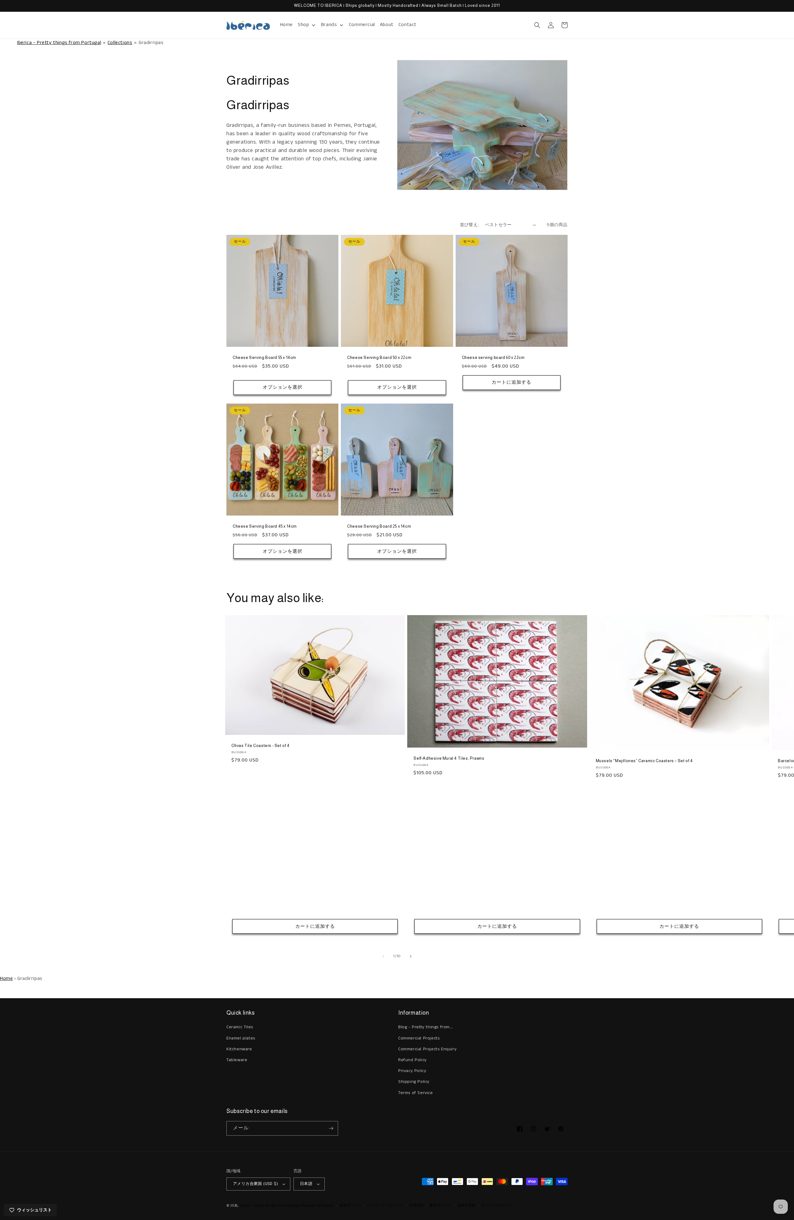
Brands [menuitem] (329, 24)
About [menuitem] (387, 24)
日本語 (306, 1184)
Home (6, 978)
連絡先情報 (466, 1205)
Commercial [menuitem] (362, 24)
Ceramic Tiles (239, 1027)
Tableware (236, 1060)
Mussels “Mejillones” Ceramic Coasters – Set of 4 (644, 760)
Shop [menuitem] (303, 24)
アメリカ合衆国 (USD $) (255, 1184)
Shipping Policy (414, 1082)
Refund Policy (412, 1060)
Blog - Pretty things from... (425, 1027)
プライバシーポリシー (385, 1205)
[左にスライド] (383, 956)
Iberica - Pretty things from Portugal (59, 42)
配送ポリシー (441, 1205)
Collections (120, 42)
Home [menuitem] (286, 24)
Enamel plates (240, 1038)
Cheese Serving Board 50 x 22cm (379, 357)
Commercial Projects (418, 1038)
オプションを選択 (282, 387)
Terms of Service (415, 1093)
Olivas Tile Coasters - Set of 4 (260, 745)
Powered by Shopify (318, 1205)
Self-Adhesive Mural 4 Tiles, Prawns (448, 758)
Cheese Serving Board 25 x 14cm (379, 526)
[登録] (331, 1128)
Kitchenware (239, 1049)
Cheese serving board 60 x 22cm (493, 357)
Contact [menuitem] (408, 24)
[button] (537, 25)
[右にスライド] (410, 956)
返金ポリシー (351, 1205)
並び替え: (469, 225)
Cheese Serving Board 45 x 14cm (265, 526)
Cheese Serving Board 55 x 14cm (264, 357)
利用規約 (416, 1205)
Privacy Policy (412, 1071)
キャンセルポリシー (497, 1205)
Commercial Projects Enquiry (427, 1049)
